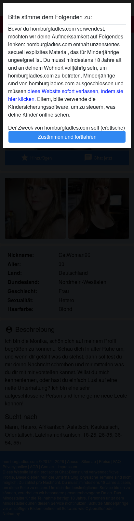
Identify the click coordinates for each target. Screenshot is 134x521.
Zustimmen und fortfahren (67, 136)
